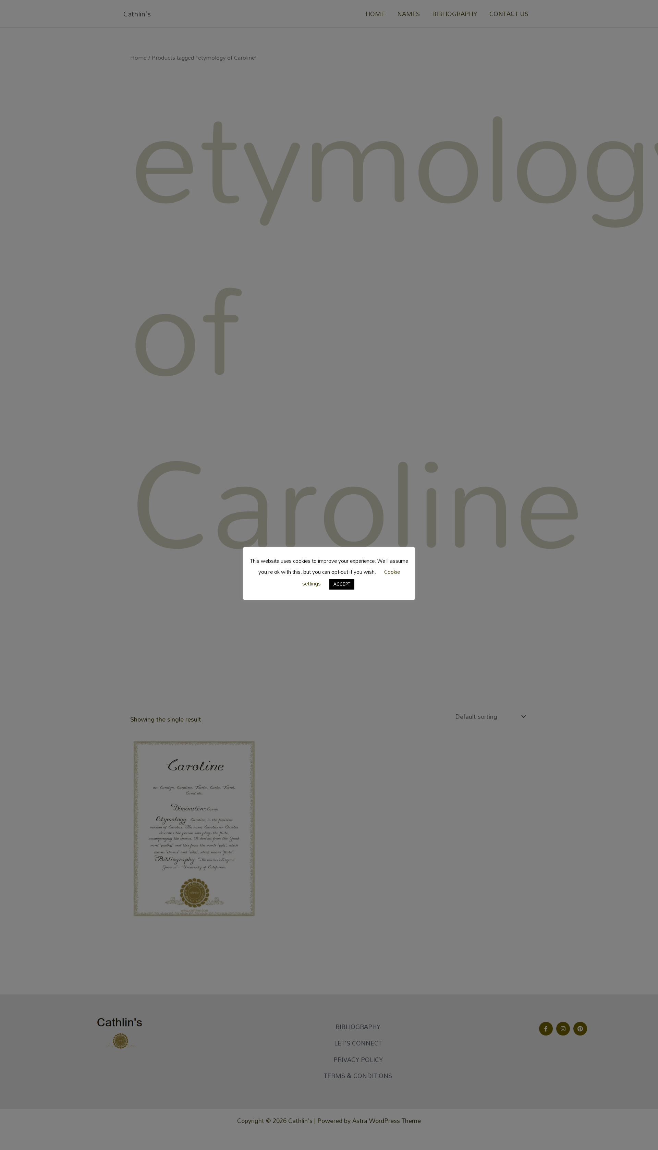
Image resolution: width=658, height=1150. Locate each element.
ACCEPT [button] (341, 583)
